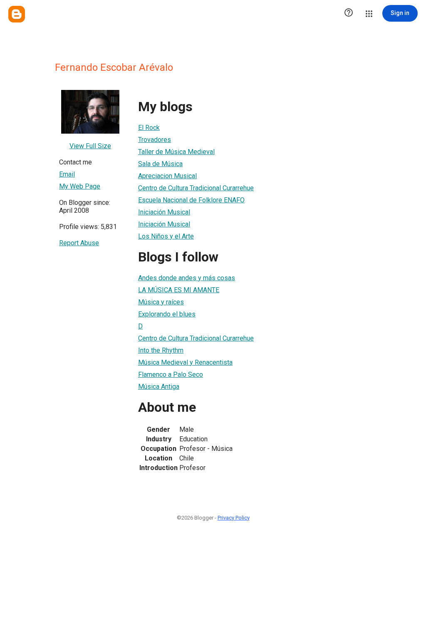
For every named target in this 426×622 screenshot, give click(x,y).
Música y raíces (161, 302)
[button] (349, 13)
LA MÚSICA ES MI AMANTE (178, 290)
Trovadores (154, 140)
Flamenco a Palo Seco (170, 374)
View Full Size (90, 146)
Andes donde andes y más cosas (186, 278)
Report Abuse (79, 243)
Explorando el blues (167, 314)
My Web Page (79, 186)
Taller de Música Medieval (176, 152)
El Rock (149, 128)
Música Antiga (158, 387)
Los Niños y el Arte (166, 236)
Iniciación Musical (164, 212)
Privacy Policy (234, 518)
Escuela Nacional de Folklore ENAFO (191, 200)
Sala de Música (160, 164)
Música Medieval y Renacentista (185, 362)
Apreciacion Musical (167, 176)
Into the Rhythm (160, 350)
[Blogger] (16, 14)
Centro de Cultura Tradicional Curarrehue (196, 188)
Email (67, 174)
